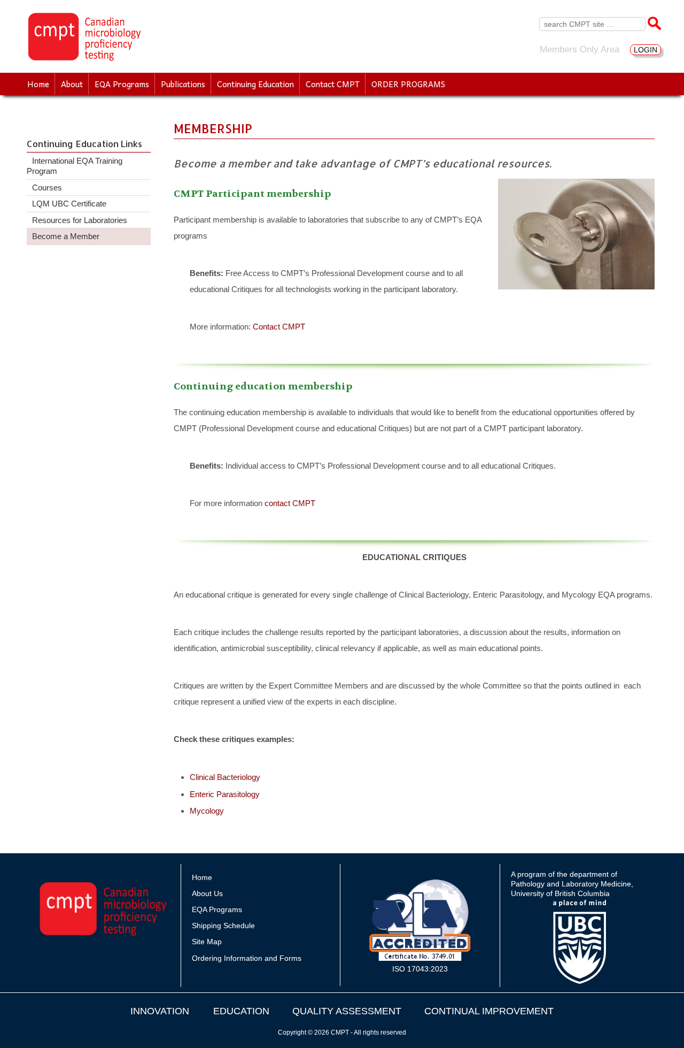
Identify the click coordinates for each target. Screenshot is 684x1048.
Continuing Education (255, 84)
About (72, 84)
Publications (183, 84)
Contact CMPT (333, 84)
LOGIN (645, 49)
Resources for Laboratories (79, 220)
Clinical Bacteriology (225, 777)
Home (38, 84)
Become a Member (65, 236)
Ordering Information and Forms (246, 958)
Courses (47, 187)
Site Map (207, 941)
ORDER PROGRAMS (408, 84)
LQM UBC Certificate (69, 203)
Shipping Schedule (223, 925)
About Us (207, 893)
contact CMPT (290, 503)
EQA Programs (122, 84)
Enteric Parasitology (225, 794)
